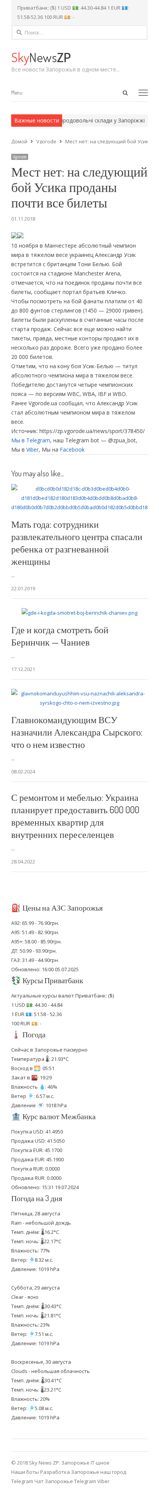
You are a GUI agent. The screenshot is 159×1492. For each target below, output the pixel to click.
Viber (32, 449)
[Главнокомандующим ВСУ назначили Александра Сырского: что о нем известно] (79, 693)
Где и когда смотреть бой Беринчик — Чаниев (59, 636)
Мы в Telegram (30, 440)
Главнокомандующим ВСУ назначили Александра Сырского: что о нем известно (76, 732)
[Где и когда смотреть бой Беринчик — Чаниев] (79, 612)
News (41, 57)
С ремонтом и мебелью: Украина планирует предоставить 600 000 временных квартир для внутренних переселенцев (75, 815)
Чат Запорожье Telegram (65, 1481)
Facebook (72, 449)
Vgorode (20, 157)
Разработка (55, 1471)
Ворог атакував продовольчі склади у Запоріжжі (74, 120)
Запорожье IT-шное (85, 1462)
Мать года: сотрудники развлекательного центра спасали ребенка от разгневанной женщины (76, 542)
